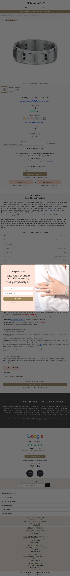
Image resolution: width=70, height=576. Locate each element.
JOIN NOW (18, 299)
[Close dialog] (67, 266)
